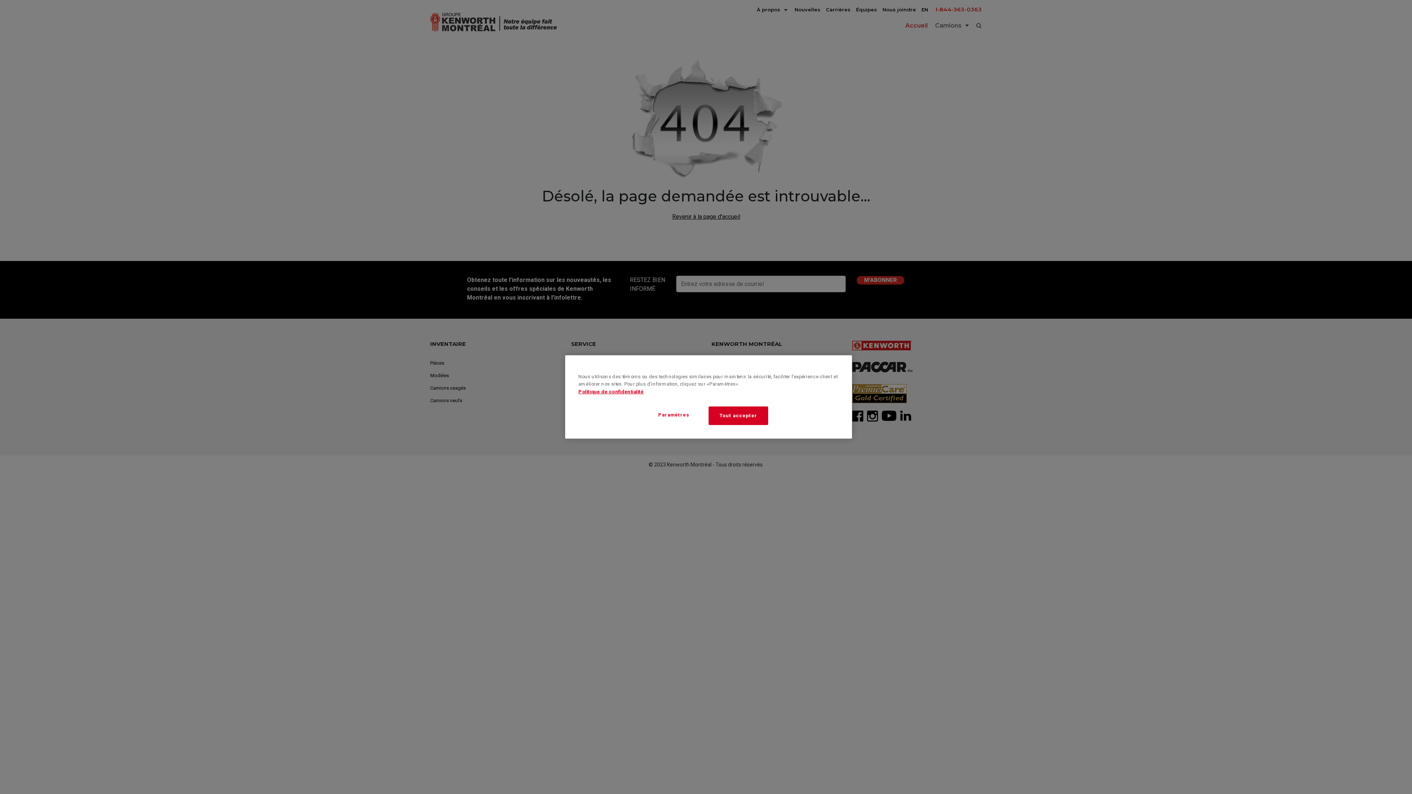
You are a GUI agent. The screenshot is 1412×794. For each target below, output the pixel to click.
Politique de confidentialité (611, 392)
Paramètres (673, 415)
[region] (708, 397)
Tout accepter (738, 415)
